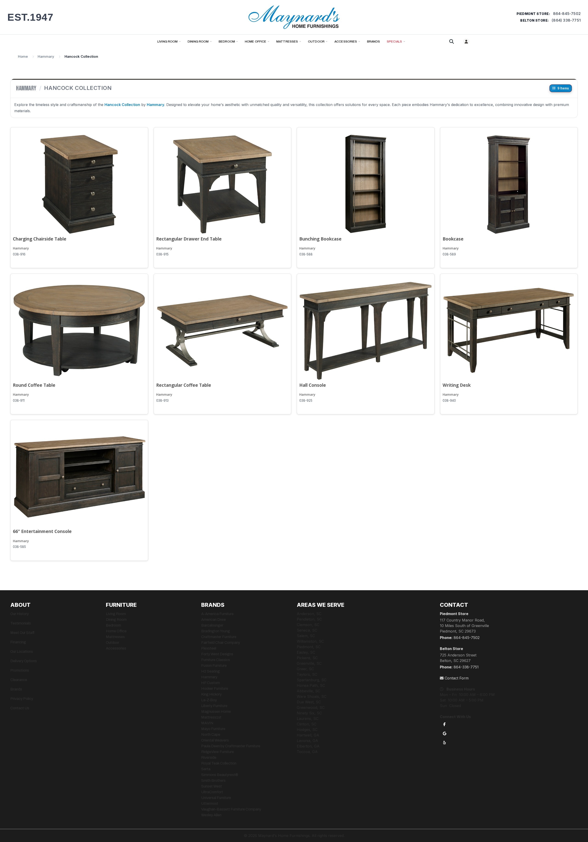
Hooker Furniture (214, 688)
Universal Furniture (216, 798)
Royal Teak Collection (218, 763)
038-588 (306, 254)
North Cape (210, 734)
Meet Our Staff (22, 633)
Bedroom (227, 41)
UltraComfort (212, 792)
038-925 (305, 400)
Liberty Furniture (214, 706)
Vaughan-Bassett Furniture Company (231, 809)
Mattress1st (211, 717)
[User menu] (466, 42)
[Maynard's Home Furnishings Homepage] (294, 17)
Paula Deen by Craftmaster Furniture (230, 746)
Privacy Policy (21, 699)
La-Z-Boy (209, 700)
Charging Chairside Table (39, 239)
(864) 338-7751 (566, 20)
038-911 (19, 400)
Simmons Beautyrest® (219, 775)
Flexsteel (208, 648)
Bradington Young (215, 631)
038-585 (19, 547)
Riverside (208, 757)
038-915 (162, 254)
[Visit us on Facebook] (444, 724)
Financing (18, 642)
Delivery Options (23, 661)
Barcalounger (212, 625)
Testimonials (20, 623)
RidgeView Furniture (217, 752)
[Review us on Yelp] (444, 742)
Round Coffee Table (34, 385)
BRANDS (373, 41)
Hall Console (312, 385)
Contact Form (456, 678)
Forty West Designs (217, 654)
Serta (205, 769)
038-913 (162, 400)
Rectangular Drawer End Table (189, 239)
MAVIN (207, 723)
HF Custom (210, 683)
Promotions (19, 670)
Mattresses (287, 41)
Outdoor (316, 41)
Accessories (345, 41)
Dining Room (198, 41)
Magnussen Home (216, 711)
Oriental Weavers (215, 740)
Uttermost (209, 803)
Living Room (167, 41)
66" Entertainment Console (42, 531)
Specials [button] (394, 41)
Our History (19, 614)
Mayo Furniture (213, 729)
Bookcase (453, 239)
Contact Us (19, 708)
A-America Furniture (217, 614)
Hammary (21, 248)
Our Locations (21, 651)
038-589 (449, 254)
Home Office (255, 41)
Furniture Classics (215, 660)
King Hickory (211, 694)
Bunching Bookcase (320, 239)
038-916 (19, 254)
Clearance (18, 680)
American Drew (213, 619)
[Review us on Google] (444, 733)
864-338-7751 (466, 667)
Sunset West (211, 786)
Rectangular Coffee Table (183, 385)
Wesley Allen (211, 815)
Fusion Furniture (214, 665)
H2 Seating (210, 671)
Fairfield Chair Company (220, 642)
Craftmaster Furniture (218, 637)
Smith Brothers (213, 780)
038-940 (449, 400)
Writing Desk (457, 385)
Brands (16, 689)
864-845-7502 (567, 13)
